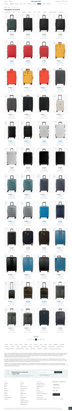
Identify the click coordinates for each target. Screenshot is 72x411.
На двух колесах (44, 346)
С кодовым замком (51, 346)
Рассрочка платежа (39, 391)
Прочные (41, 344)
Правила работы (23, 393)
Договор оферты (23, 397)
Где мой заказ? (58, 1)
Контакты (38, 390)
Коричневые (45, 348)
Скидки (43, 3)
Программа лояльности (40, 384)
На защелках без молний (20, 348)
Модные (18, 346)
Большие (21, 344)
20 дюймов (30, 346)
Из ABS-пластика (33, 348)
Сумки (5, 386)
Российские (7, 346)
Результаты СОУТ (39, 397)
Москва (5, 1)
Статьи (37, 388)
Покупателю (49, 3)
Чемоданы (6, 383)
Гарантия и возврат (23, 388)
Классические (62, 344)
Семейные (26, 344)
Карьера (21, 391)
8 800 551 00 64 (55, 381)
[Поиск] (58, 3)
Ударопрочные (55, 344)
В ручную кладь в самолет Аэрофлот (55, 348)
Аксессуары (6, 390)
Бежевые (27, 348)
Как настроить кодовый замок (41, 393)
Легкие (30, 344)
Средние (45, 344)
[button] (64, 3)
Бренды (5, 391)
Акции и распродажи (8, 397)
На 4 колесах (36, 344)
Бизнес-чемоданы (37, 346)
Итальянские (13, 346)
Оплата (21, 395)
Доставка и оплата (23, 386)
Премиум (5, 393)
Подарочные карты (39, 386)
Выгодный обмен (23, 404)
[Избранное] (62, 3)
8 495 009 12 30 (62, 381)
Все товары (6, 3)
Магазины (10, 1)
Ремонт (21, 384)
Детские (50, 344)
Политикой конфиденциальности (44, 375)
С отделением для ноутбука (9, 348)
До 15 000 (16, 344)
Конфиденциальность (40, 383)
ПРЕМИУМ (39, 3)
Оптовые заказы (39, 395)
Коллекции (6, 395)
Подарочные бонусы (24, 402)
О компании (22, 390)
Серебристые (40, 348)
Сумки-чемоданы (24, 346)
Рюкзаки (5, 384)
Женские (11, 344)
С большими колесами (60, 346)
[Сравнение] (60, 3)
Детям (5, 388)
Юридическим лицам (24, 400)
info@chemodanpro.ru (56, 387)
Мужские (6, 344)
